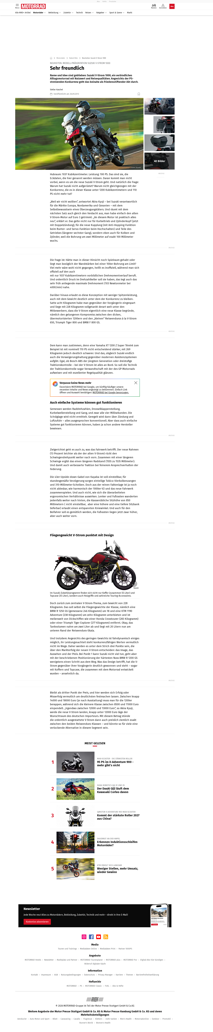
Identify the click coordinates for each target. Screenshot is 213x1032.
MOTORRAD (72, 986)
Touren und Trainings (67, 949)
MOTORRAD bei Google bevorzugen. (111, 392)
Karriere (119, 975)
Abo (98, 1)
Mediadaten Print (107, 949)
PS (81, 986)
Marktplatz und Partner (67, 960)
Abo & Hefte (117, 986)
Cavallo (77, 1019)
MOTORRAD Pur (130, 960)
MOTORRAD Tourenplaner (91, 960)
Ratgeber (100, 12)
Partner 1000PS (125, 949)
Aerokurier (22, 1019)
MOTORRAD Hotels (33, 960)
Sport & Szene (115, 12)
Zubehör (67, 12)
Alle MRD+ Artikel (23, 12)
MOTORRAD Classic (93, 986)
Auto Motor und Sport (39, 1019)
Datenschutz (89, 975)
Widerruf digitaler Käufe (95, 964)
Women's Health (103, 1023)
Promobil (166, 1019)
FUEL (107, 986)
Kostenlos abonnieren (37, 921)
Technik (79, 12)
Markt (129, 12)
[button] (79, 134)
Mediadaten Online (88, 949)
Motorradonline (142, 1019)
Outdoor (155, 1019)
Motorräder (38, 12)
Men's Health (126, 1019)
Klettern (98, 1019)
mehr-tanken (111, 1019)
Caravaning (65, 1019)
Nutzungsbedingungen (71, 975)
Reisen (88, 12)
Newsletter (49, 960)
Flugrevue (87, 1019)
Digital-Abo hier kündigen (151, 960)
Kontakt (34, 975)
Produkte (112, 1)
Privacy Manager (105, 975)
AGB (56, 975)
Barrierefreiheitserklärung (147, 975)
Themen (129, 975)
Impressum (46, 975)
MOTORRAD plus (113, 960)
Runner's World (86, 1023)
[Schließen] (135, 382)
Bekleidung (53, 12)
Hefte (104, 1)
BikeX (55, 1019)
